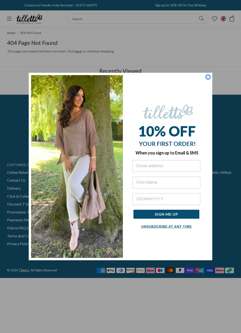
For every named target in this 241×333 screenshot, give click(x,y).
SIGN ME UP (166, 214)
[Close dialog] (208, 77)
